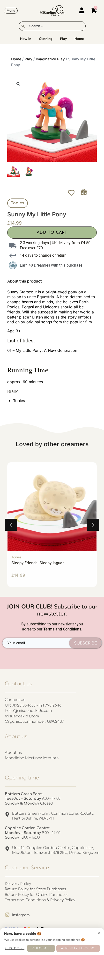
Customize (14, 948)
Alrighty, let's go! (78, 948)
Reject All (41, 948)
